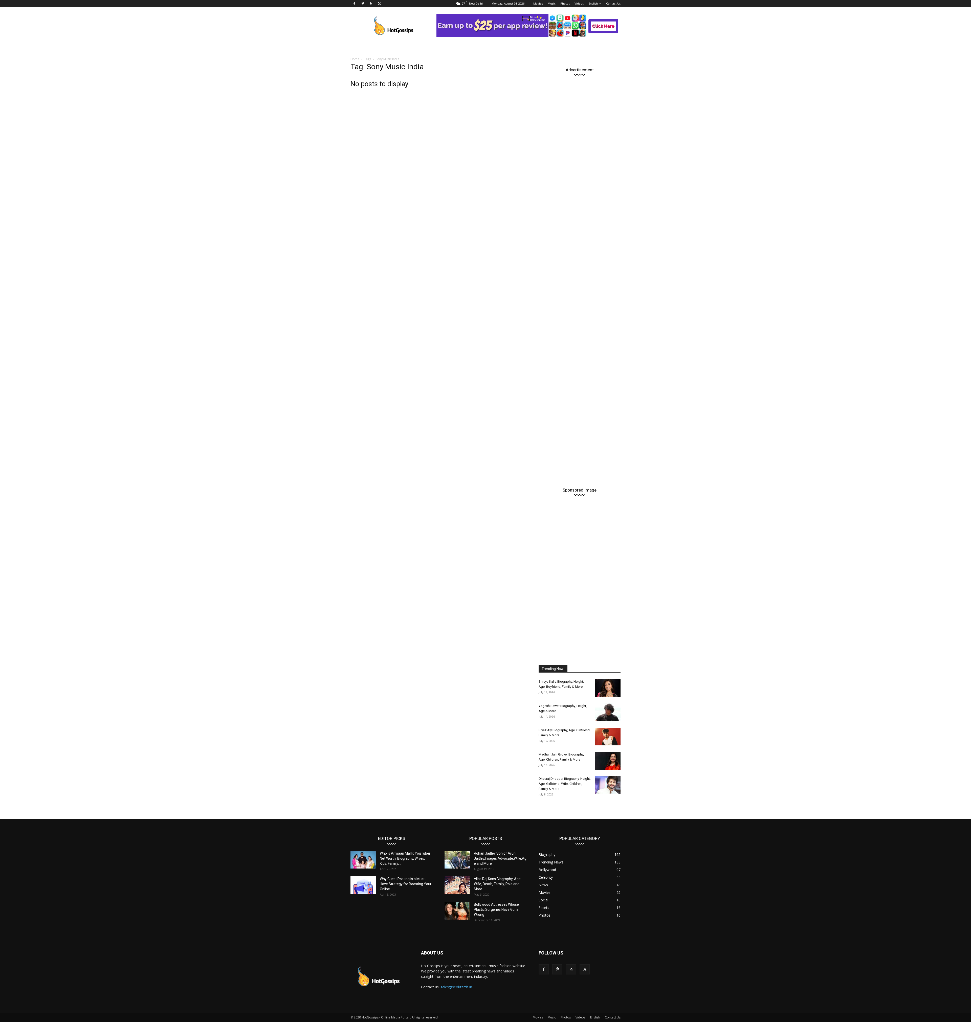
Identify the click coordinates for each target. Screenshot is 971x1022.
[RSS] (371, 3)
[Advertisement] (580, 278)
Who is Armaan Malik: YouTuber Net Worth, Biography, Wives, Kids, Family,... (405, 858)
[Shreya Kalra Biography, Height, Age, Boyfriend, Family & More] (608, 688)
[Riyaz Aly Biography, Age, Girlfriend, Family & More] (608, 736)
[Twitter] (379, 3)
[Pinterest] (362, 3)
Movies (538, 3)
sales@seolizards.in (456, 987)
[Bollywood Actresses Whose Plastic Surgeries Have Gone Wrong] (457, 911)
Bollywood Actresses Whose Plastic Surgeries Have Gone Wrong (496, 909)
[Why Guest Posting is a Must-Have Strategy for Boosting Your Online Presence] (363, 885)
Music (552, 3)
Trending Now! (553, 669)
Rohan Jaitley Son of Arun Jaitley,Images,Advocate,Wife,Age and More (500, 858)
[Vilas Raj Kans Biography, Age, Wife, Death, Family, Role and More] (457, 885)
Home (354, 59)
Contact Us (613, 3)
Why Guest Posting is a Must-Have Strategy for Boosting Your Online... (405, 884)
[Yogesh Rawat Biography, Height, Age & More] (608, 712)
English (593, 3)
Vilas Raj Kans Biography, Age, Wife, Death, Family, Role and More (497, 884)
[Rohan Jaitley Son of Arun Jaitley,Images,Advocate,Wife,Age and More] (457, 860)
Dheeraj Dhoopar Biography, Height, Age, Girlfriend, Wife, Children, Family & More (565, 784)
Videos (579, 3)
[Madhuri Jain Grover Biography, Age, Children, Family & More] (608, 761)
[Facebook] (354, 3)
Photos (565, 3)
